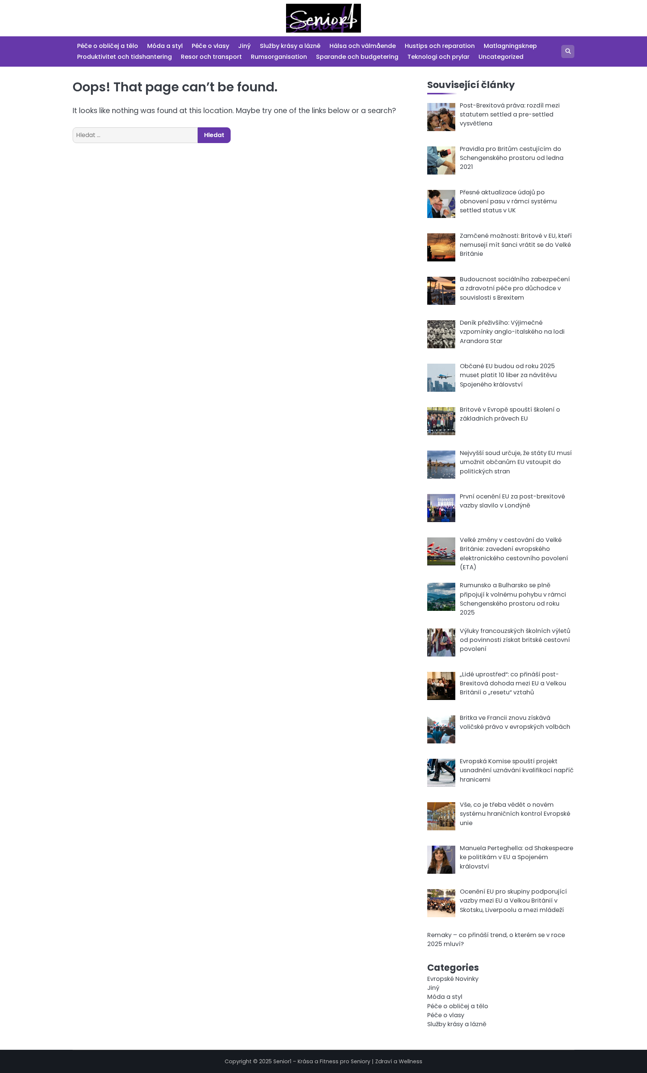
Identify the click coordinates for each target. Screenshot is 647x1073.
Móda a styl (165, 46)
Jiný (244, 46)
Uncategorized (501, 56)
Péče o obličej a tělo (107, 46)
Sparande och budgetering (357, 56)
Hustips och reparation (440, 46)
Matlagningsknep (510, 46)
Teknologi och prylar (438, 56)
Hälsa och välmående (362, 46)
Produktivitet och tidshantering (124, 56)
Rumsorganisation (279, 56)
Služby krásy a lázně (290, 46)
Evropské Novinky (453, 979)
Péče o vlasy (210, 46)
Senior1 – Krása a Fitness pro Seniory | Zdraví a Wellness (347, 1061)
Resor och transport (211, 56)
